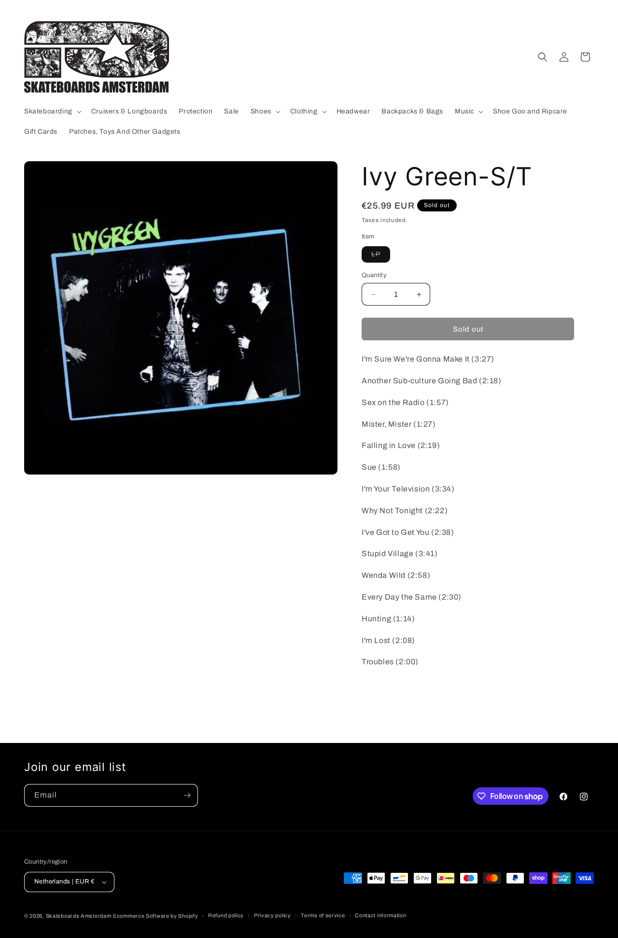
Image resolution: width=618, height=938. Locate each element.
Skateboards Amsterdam (79, 916)
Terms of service (323, 915)
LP (380, 256)
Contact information (380, 915)
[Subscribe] (186, 795)
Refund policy (226, 915)
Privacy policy (272, 915)
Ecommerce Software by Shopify (155, 916)
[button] (51, 111)
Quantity (374, 275)
